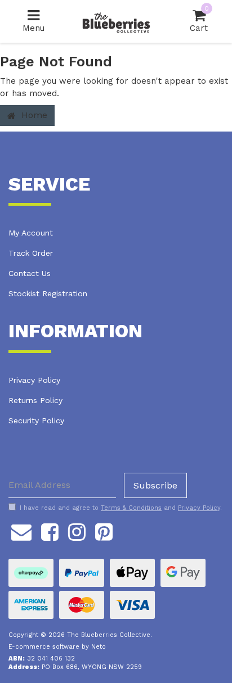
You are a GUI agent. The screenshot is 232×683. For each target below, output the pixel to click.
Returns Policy (35, 400)
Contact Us (29, 273)
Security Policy (36, 420)
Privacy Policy (34, 380)
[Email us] (21, 530)
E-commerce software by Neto (57, 646)
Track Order (30, 252)
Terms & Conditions (131, 508)
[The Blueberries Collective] (116, 21)
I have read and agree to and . (121, 508)
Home (33, 115)
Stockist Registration (47, 293)
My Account (30, 232)
